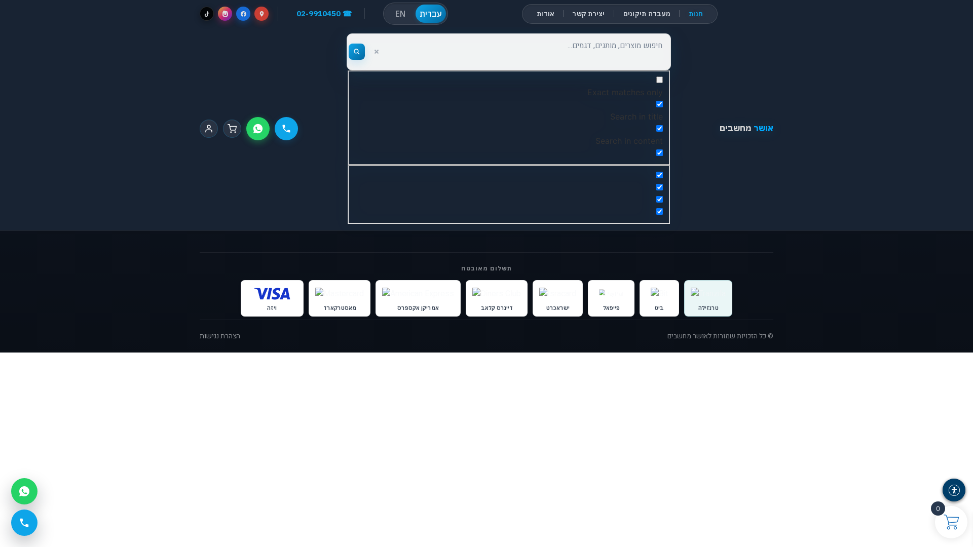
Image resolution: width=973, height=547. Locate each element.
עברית (431, 14)
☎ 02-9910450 (324, 13)
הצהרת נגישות (220, 336)
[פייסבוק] (243, 14)
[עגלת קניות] (232, 129)
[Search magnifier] (357, 52)
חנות (696, 14)
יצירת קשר (589, 14)
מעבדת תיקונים (646, 14)
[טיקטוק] (207, 14)
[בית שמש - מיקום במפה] (261, 14)
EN (400, 14)
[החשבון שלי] (209, 129)
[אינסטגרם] (225, 14)
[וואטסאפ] (258, 128)
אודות (545, 14)
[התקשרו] (286, 128)
